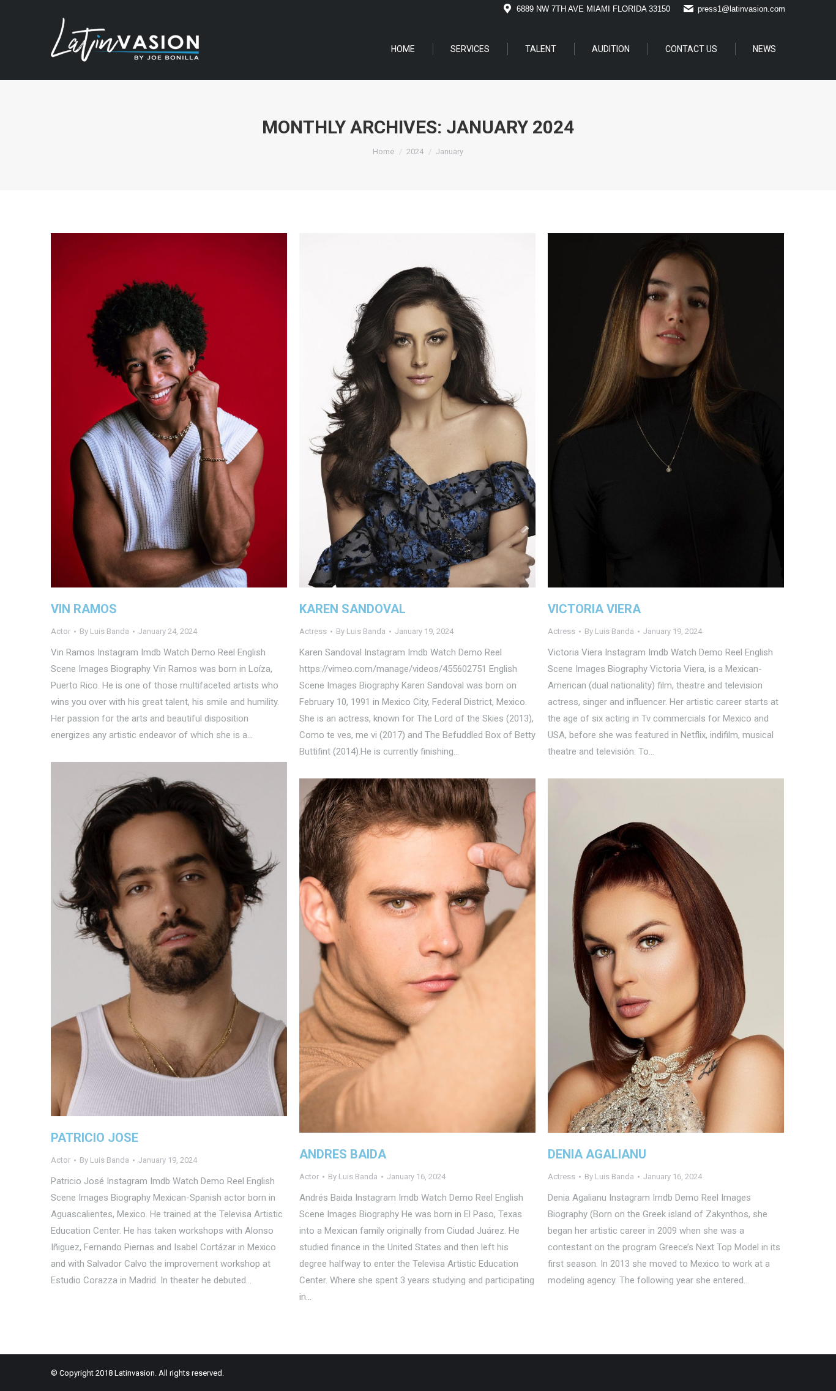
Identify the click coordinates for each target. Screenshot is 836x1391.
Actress (313, 631)
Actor (60, 631)
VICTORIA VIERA (594, 609)
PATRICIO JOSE (94, 1137)
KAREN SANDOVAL (352, 609)
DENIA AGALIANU (597, 1154)
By (104, 631)
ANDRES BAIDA (342, 1154)
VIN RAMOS (84, 609)
